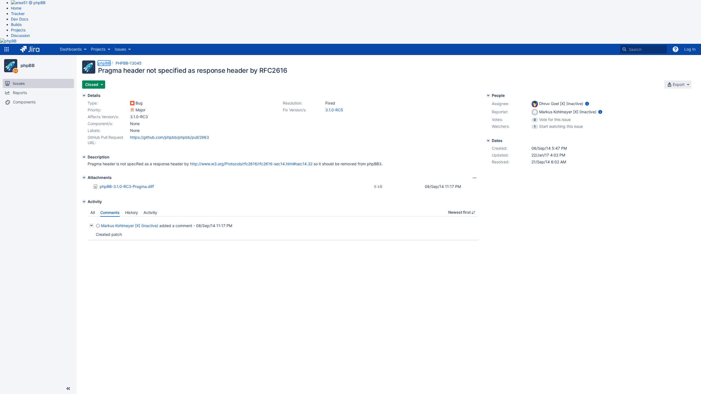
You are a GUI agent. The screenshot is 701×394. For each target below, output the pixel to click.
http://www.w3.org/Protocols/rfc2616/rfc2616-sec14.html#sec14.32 (251, 163)
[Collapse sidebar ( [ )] (68, 388)
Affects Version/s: (103, 116)
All (92, 212)
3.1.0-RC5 (334, 110)
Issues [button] (120, 49)
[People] (488, 95)
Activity (150, 212)
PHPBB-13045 (129, 63)
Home (16, 8)
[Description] (84, 157)
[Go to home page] (34, 49)
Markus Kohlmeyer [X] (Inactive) (129, 225)
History (131, 212)
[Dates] (488, 141)
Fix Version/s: (294, 110)
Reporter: (500, 111)
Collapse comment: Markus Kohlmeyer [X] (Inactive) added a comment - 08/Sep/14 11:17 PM (91, 225)
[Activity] (84, 202)
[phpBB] (10, 65)
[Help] (676, 49)
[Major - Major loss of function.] (132, 110)
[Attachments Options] (474, 178)
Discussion (20, 35)
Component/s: (100, 123)
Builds (16, 24)
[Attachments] (84, 177)
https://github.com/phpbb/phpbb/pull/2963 (169, 137)
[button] (6, 49)
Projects (18, 30)
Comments (110, 212)
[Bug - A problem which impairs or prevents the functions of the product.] (132, 103)
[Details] (84, 95)
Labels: (94, 130)
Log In (690, 49)
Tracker (18, 13)
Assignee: (500, 103)
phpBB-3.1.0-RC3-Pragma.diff (127, 186)
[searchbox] (643, 49)
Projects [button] (98, 49)
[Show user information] (587, 103)
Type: (93, 103)
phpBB (28, 65)
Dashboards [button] (71, 49)
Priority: (94, 110)
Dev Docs (19, 19)
